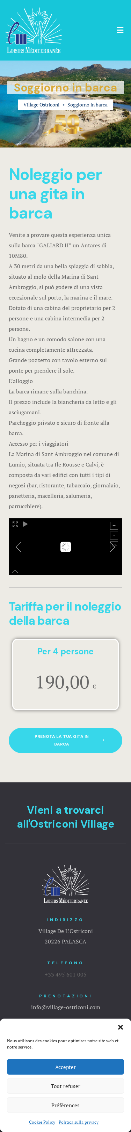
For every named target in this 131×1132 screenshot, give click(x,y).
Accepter (65, 1066)
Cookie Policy (42, 1122)
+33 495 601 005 (66, 974)
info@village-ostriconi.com (65, 1007)
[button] (120, 1027)
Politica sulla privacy (79, 1122)
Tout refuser (65, 1086)
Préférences (65, 1105)
